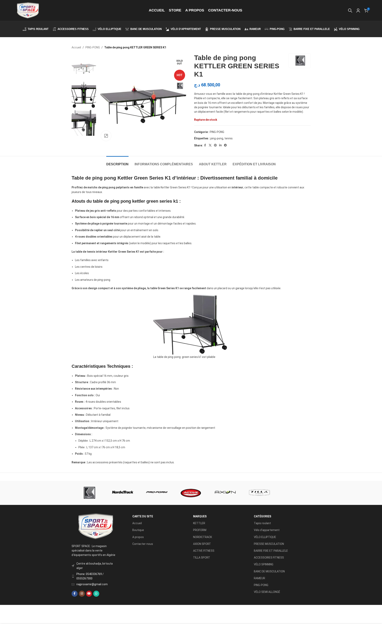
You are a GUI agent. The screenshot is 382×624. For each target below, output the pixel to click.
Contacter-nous (142, 543)
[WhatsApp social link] (96, 594)
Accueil (76, 47)
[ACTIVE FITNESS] (191, 493)
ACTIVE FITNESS (203, 550)
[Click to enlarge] (106, 136)
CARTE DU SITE (142, 516)
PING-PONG (92, 47)
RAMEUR (259, 578)
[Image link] (95, 526)
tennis (228, 138)
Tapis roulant (262, 523)
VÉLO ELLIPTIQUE (265, 537)
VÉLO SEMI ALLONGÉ (267, 591)
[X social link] (210, 145)
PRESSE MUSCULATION (269, 543)
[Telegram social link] (225, 145)
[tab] (117, 162)
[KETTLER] (89, 493)
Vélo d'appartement (267, 530)
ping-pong (216, 138)
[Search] (350, 10)
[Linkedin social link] (220, 145)
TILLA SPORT (201, 557)
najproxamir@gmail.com (92, 584)
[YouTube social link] (89, 594)
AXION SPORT (202, 543)
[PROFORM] (157, 493)
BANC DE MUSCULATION (269, 571)
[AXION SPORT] (225, 493)
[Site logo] (28, 10)
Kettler (125, 178)
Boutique (138, 530)
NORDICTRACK (202, 537)
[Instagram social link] (82, 594)
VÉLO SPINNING (263, 564)
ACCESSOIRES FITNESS (269, 557)
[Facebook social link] (205, 145)
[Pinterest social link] (215, 145)
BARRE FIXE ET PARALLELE (271, 550)
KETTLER (199, 523)
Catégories (262, 516)
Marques (200, 516)
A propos (138, 537)
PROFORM (199, 530)
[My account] (358, 10)
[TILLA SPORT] (259, 493)
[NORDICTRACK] (123, 493)
